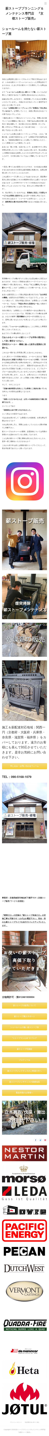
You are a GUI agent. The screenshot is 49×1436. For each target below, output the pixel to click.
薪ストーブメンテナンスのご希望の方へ (24, 1071)
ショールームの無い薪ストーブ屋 (24, 1027)
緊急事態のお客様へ (24, 1093)
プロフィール (24, 1060)
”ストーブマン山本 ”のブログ (24, 1038)
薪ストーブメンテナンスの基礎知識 (24, 1082)
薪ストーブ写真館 (24, 1049)
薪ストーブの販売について (24, 1005)
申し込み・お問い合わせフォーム (24, 766)
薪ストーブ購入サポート (24, 1016)
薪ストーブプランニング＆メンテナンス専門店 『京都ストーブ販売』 (24, 13)
